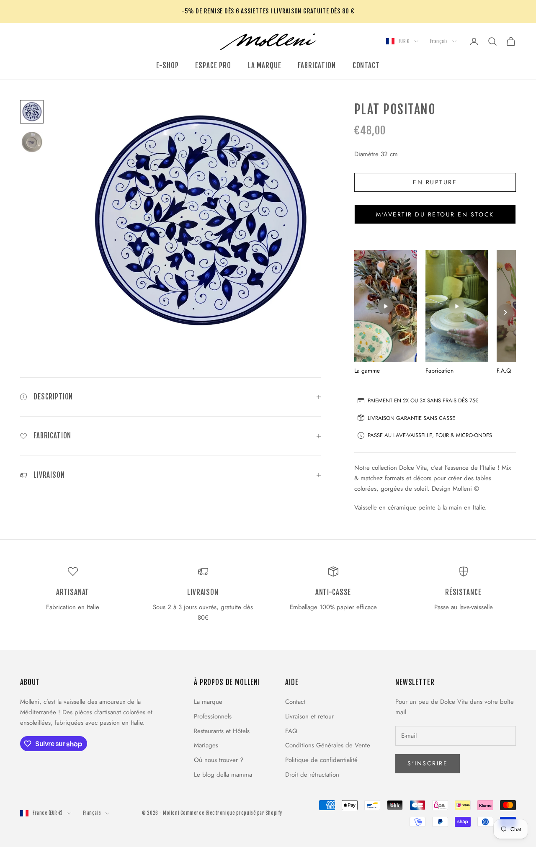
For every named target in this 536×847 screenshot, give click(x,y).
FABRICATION (316, 65)
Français (439, 41)
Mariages (206, 745)
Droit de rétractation (312, 774)
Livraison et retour (309, 716)
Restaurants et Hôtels (222, 731)
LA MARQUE (264, 65)
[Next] (505, 312)
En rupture (435, 182)
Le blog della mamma (223, 774)
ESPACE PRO (213, 65)
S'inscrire (427, 763)
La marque (208, 701)
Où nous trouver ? (218, 760)
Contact (295, 701)
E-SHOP (167, 65)
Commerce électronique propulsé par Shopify (231, 813)
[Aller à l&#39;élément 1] (32, 112)
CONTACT (366, 65)
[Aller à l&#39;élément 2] (32, 142)
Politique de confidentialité (321, 760)
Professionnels (213, 716)
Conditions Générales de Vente (327, 745)
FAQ (291, 731)
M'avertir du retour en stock (435, 214)
